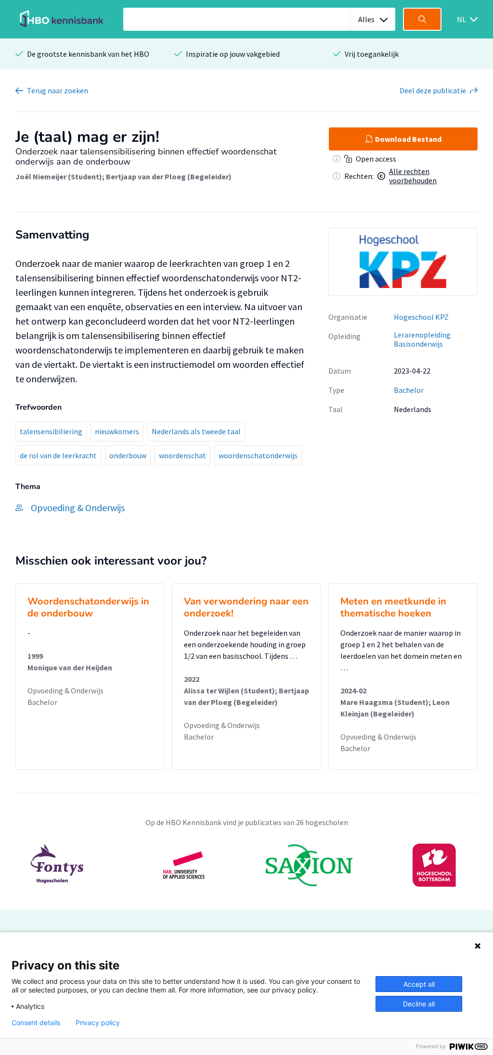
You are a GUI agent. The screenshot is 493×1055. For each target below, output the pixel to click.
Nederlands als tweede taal (196, 431)
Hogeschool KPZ (421, 317)
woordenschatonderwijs (258, 455)
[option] (403, 261)
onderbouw (127, 455)
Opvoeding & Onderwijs (65, 690)
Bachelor (409, 390)
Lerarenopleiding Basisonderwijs (422, 339)
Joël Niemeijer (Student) (58, 176)
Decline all (419, 1004)
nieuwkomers (117, 431)
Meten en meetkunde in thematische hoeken (393, 607)
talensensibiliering (51, 431)
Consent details (36, 1023)
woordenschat (182, 455)
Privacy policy (98, 1023)
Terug (57, 90)
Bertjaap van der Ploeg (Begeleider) (169, 176)
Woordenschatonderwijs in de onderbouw (88, 607)
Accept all (419, 984)
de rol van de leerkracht (58, 455)
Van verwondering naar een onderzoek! (246, 607)
